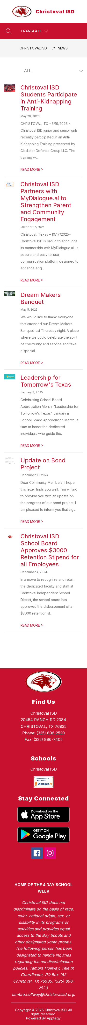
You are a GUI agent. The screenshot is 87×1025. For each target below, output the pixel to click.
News (63, 48)
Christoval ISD (33, 48)
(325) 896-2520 (50, 733)
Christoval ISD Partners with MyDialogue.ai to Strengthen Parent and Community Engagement (46, 202)
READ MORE (32, 169)
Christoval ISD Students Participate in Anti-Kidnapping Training (49, 98)
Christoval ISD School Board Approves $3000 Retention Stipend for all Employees (50, 550)
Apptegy (54, 1018)
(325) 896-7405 (48, 739)
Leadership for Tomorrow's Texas (46, 381)
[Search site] (9, 31)
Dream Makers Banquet (41, 298)
